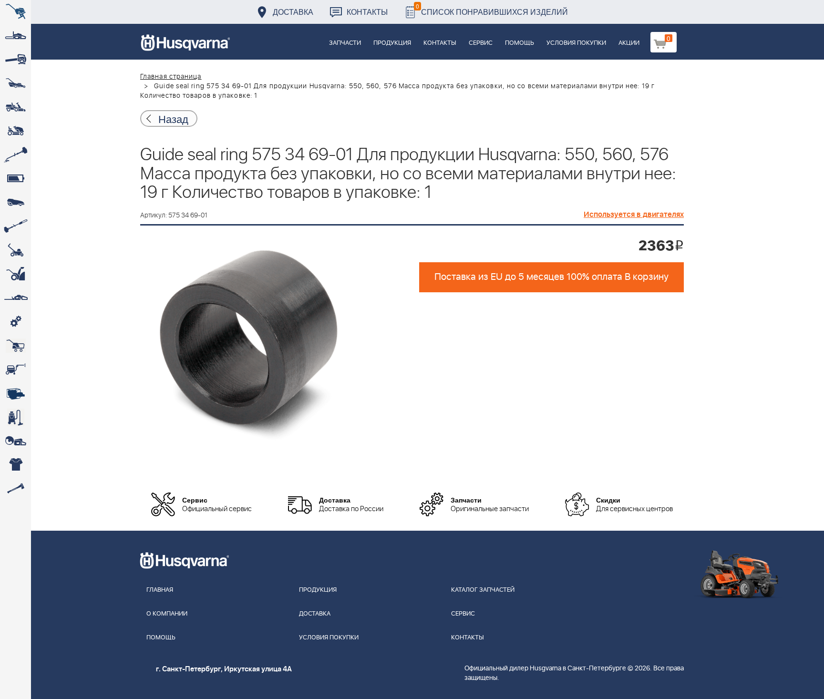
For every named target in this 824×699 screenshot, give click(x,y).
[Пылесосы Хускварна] (15, 417)
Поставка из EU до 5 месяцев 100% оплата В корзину (551, 277)
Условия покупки (576, 43)
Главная (159, 590)
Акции (628, 43)
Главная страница (171, 77)
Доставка (293, 11)
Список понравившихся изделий (492, 9)
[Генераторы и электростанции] (15, 346)
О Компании (166, 613)
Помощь (519, 43)
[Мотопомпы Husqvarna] (15, 393)
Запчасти (345, 43)
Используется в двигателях (634, 214)
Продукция (392, 43)
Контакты (367, 11)
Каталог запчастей (483, 590)
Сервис (481, 43)
